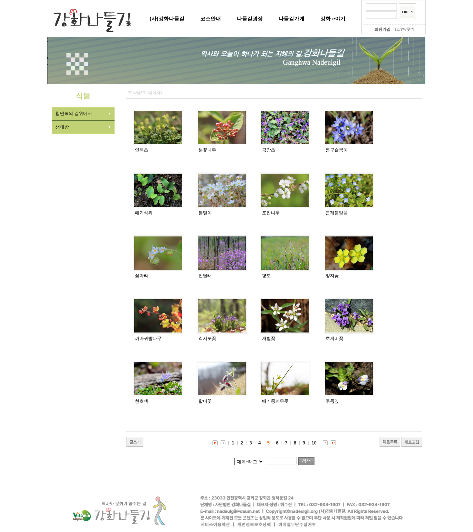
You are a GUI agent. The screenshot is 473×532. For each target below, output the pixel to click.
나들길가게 (291, 18)
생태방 (62, 127)
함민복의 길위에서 (73, 113)
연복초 (141, 150)
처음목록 (389, 442)
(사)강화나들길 (167, 18)
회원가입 (382, 29)
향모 (266, 275)
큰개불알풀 (337, 212)
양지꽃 (332, 275)
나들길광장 (250, 18)
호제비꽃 (334, 338)
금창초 (268, 150)
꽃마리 (141, 275)
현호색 (141, 401)
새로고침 (411, 442)
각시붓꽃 (207, 338)
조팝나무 (271, 212)
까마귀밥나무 (148, 338)
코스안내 (210, 18)
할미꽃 (205, 401)
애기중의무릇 (275, 401)
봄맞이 (205, 212)
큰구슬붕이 (337, 150)
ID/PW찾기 (405, 29)
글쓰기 (134, 442)
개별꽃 (268, 338)
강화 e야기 (333, 18)
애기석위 (144, 212)
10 (314, 443)
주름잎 (332, 401)
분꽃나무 (207, 150)
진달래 (205, 275)
